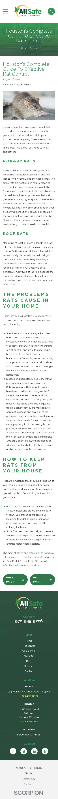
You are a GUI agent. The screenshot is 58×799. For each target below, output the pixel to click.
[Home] (28, 11)
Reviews (28, 666)
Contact (28, 671)
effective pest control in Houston (21, 565)
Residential (29, 646)
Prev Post (10, 579)
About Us (29, 656)
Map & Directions (29, 695)
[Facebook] (13, 751)
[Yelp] (45, 751)
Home (29, 640)
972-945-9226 (29, 621)
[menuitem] (29, 773)
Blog (29, 661)
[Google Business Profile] (34, 751)
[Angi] (23, 751)
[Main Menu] (5, 11)
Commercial (29, 651)
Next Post (37, 579)
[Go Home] (22, 48)
